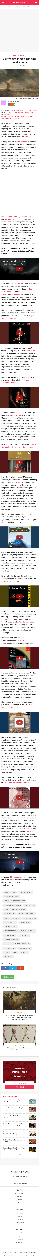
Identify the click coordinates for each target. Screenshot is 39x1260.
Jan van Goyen (10, 948)
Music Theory (19, 1045)
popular (17, 7)
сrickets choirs (27, 217)
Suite (34, 116)
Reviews (19, 1216)
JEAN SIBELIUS (9, 913)
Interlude (16, 116)
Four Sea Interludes (26, 622)
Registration (19, 1239)
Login (19, 1236)
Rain (14, 952)
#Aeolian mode (24, 1256)
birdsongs (17, 217)
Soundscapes (28, 116)
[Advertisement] (19, 30)
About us (19, 1232)
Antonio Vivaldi (17, 294)
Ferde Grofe (24, 935)
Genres (19, 1196)
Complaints (19, 1219)
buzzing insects (10, 219)
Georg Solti (30, 905)
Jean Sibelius (16, 415)
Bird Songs (9, 956)
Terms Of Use (19, 1222)
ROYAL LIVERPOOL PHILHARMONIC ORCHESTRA (19, 931)
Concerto (10, 116)
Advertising (19, 1213)
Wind (6, 952)
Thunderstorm (25, 948)
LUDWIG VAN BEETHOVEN (13, 905)
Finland (21, 112)
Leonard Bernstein (11, 939)
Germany (27, 112)
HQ (10, 877)
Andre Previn (25, 922)
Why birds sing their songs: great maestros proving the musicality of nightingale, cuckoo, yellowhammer (19, 1017)
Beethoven (30, 351)
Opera (22, 116)
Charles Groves (10, 926)
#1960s (33, 1256)
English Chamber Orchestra (15, 901)
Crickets (24, 952)
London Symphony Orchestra (15, 909)
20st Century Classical (30, 110)
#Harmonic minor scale (11, 1256)
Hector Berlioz (10, 922)
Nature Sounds (19, 55)
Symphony (16, 118)
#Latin (16, 1252)
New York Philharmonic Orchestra (17, 783)
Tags (19, 1203)
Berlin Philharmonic (12, 918)
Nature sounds (6, 217)
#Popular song (7, 1252)
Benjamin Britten (7, 619)
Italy (32, 112)
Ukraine (3, 114)
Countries (19, 1199)
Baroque (14, 110)
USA (8, 114)
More (19, 1154)
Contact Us (19, 1242)
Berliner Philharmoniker (23, 447)
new (9, 7)
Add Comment (7, 977)
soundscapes (17, 877)
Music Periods (19, 1193)
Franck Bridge (10, 935)
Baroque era (18, 284)
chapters (26, 7)
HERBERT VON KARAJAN (26, 913)
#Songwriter (32, 1252)
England (16, 112)
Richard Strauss (15, 482)
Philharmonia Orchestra (10, 581)
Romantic (20, 110)
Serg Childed (14, 101)
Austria (11, 112)
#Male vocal (23, 1252)
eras (26, 137)
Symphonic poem (6, 118)
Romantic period (20, 142)
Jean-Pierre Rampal (12, 896)
